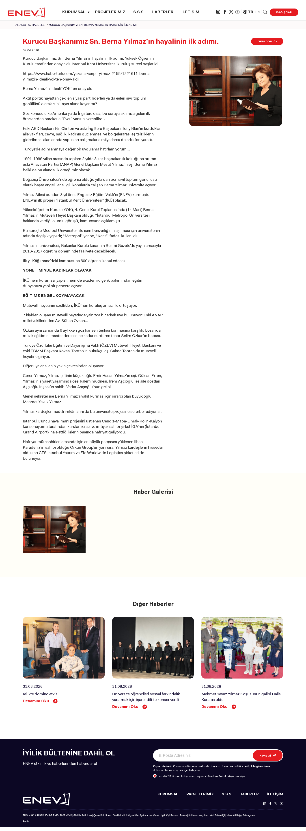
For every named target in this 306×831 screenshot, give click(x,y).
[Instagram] (218, 13)
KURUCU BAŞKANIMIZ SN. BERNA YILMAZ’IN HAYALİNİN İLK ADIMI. (92, 25)
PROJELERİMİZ (110, 12)
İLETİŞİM (190, 12)
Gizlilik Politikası (82, 815)
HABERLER (162, 12)
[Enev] (46, 799)
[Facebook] (225, 13)
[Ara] (265, 12)
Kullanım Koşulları (198, 815)
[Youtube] (237, 13)
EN (257, 12)
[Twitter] (231, 13)
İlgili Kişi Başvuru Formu (174, 815)
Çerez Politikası (102, 815)
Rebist (26, 821)
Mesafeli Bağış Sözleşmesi (240, 815)
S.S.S (138, 12)
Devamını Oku (36, 701)
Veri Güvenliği (217, 815)
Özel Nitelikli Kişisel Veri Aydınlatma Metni (136, 815)
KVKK (69, 815)
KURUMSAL (73, 12)
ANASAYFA (22, 25)
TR (250, 12)
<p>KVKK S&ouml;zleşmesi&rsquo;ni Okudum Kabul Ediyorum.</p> (202, 776)
